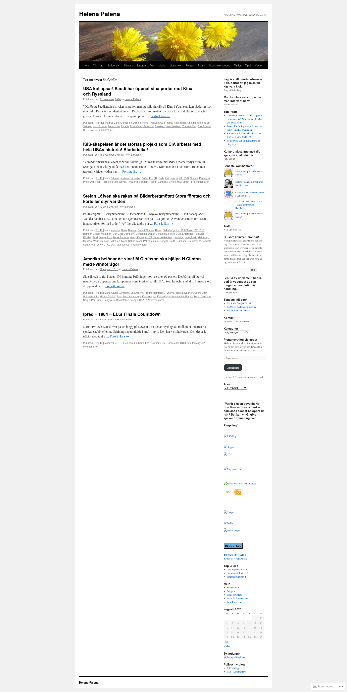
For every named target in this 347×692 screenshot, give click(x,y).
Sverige (134, 300)
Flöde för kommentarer (238, 598)
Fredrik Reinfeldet (154, 292)
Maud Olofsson (101, 241)
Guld (162, 122)
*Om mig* (98, 65)
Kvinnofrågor (149, 296)
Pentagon (204, 178)
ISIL (181, 178)
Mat (152, 65)
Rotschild (148, 126)
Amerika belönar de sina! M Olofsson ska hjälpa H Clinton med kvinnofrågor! (142, 261)
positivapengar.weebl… (238, 569)
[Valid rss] (232, 494)
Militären (115, 241)
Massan (87, 241)
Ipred (125, 342)
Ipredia (133, 342)
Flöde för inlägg (234, 594)
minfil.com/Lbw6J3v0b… (239, 573)
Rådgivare (109, 300)
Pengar (190, 65)
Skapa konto (233, 587)
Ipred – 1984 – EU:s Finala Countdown (122, 314)
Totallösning (193, 342)
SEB (85, 244)
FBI (155, 178)
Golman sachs (91, 296)
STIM (183, 342)
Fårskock (199, 233)
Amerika (135, 178)
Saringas (163, 181)
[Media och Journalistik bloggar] (240, 483)
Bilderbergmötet (171, 230)
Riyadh (125, 126)
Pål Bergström (151, 241)
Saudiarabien (173, 126)
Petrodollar (114, 126)
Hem (86, 65)
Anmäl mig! (233, 367)
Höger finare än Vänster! (239, 310)
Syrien (172, 181)
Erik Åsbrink (137, 292)
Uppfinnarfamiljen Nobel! (249, 183)
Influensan (114, 65)
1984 (114, 342)
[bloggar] (229, 446)
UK (85, 129)
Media (161, 65)
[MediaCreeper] (232, 530)
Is (177, 178)
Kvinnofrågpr (164, 296)
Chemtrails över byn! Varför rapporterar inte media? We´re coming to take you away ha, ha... (245, 119)
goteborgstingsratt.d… (237, 576)
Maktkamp (203, 237)
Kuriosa (128, 65)
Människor (175, 65)
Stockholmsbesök (219, 65)
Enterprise (187, 233)
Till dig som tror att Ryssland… (244, 206)
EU (151, 178)
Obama (194, 178)
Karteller (179, 237)
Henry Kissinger (138, 237)
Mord (139, 241)
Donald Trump (140, 122)
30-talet (115, 178)
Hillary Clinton (107, 296)
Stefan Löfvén (96, 244)
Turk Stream (204, 126)
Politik (201, 65)
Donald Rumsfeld (165, 233)
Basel (158, 230)
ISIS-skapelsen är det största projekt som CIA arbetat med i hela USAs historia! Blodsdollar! (143, 146)
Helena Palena (99, 13)
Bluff (201, 230)
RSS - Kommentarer (236, 671)
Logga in (231, 591)
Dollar (145, 178)
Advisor (115, 292)
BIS (196, 230)
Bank (124, 230)
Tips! (248, 65)
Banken (132, 230)
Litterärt (141, 65)
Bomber (87, 233)
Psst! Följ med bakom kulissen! (242, 306)
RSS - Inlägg (233, 668)
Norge (86, 300)
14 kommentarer (138, 244)
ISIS (186, 178)
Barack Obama (146, 230)
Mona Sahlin (128, 241)
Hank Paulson (121, 237)
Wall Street (183, 181)
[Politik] (228, 523)
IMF (150, 237)
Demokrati (141, 233)
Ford (95, 237)
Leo (147, 342)
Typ (107, 244)
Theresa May (189, 126)
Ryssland (160, 126)
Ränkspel (182, 241)
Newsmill (156, 342)
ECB (178, 233)
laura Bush (191, 237)
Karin (141, 342)
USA (90, 129)
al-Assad (125, 178)
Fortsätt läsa (160, 116)
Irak (167, 178)
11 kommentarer (200, 181)
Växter (258, 65)
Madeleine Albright (182, 296)
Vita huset (122, 244)
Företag (87, 237)
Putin (98, 181)
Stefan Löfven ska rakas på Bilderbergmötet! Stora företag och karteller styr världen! (147, 198)
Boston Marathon (102, 233)
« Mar (227, 646)
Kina (189, 122)
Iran (172, 178)
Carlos (238, 192)
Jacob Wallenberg (163, 237)
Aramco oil (126, 122)
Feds (161, 178)
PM (163, 342)
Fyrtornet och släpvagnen (179, 292)
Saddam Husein (148, 181)
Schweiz (206, 241)
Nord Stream (100, 126)
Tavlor (237, 65)
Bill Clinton (187, 230)
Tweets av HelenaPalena (235, 558)
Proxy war (88, 181)
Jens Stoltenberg (131, 296)
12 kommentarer (103, 129)
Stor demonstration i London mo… (249, 194)
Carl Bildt (118, 233)
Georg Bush (105, 237)
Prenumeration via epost (240, 339)
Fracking (154, 122)
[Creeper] (229, 512)
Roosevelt (120, 181)
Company (129, 233)
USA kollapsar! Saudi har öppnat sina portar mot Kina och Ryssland (137, 91)
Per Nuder (96, 300)
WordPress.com (234, 601)
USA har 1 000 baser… (246, 201)
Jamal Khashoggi (176, 122)
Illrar (119, 296)
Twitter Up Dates (235, 555)
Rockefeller (136, 126)
